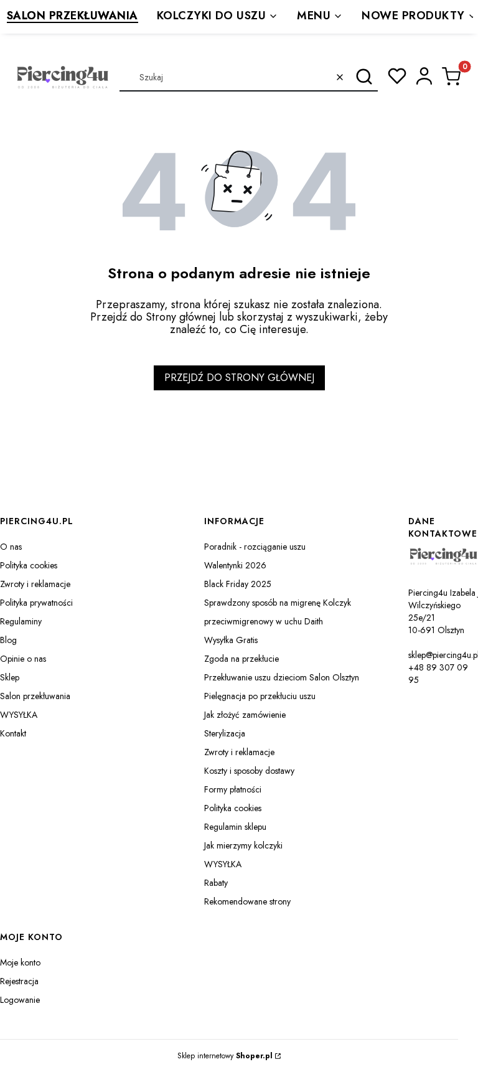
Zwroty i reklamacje (35, 584)
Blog (8, 640)
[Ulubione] (397, 76)
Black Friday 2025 (237, 584)
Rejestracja (19, 981)
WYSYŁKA (18, 714)
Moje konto (20, 962)
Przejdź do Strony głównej (239, 377)
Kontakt (13, 733)
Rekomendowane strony (247, 901)
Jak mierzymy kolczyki (243, 845)
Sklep (9, 677)
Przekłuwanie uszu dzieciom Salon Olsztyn (281, 677)
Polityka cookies (28, 565)
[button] (364, 77)
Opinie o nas (23, 658)
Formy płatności (232, 789)
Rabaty (216, 883)
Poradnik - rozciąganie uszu (255, 546)
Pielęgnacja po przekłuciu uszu (260, 696)
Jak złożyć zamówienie (245, 714)
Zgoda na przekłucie (241, 658)
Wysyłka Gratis (231, 640)
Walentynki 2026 (235, 565)
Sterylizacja (224, 733)
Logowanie (20, 1000)
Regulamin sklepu (235, 826)
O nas (11, 546)
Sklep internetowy (225, 1055)
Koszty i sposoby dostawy (249, 770)
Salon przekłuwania (35, 696)
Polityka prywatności (36, 602)
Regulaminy (21, 621)
